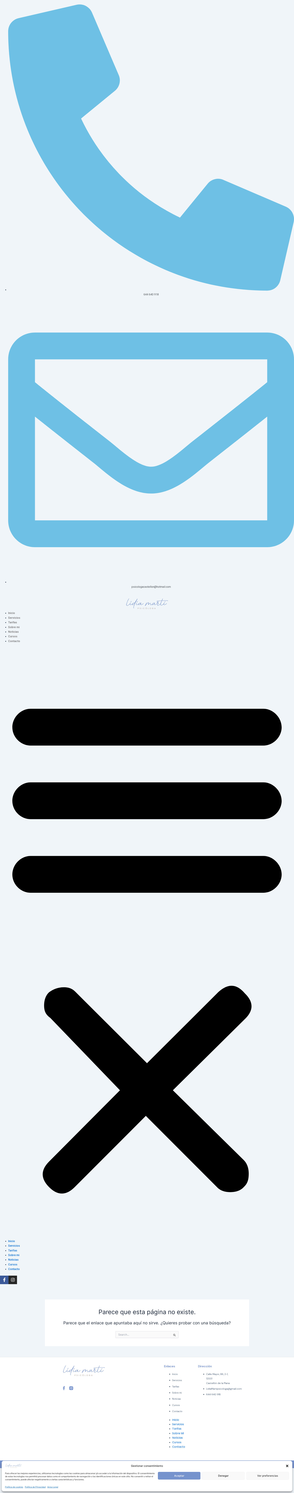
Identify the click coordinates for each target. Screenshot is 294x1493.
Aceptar (179, 1475)
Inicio (11, 613)
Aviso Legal (52, 1487)
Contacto (14, 641)
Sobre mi (14, 627)
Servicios (14, 617)
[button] (287, 1466)
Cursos (12, 636)
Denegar (223, 1475)
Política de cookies (14, 1487)
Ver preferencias (267, 1475)
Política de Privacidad (35, 1487)
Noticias (13, 631)
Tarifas (12, 622)
